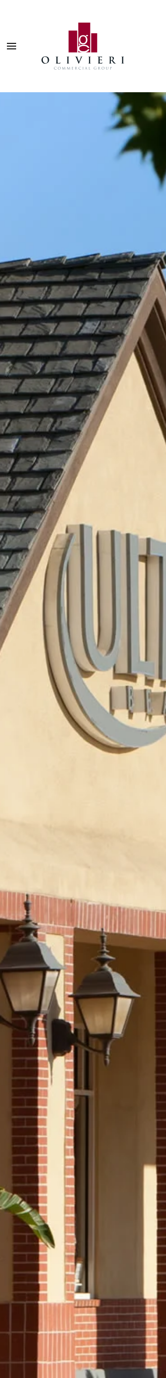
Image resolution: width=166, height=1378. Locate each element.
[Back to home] (83, 46)
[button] (11, 46)
